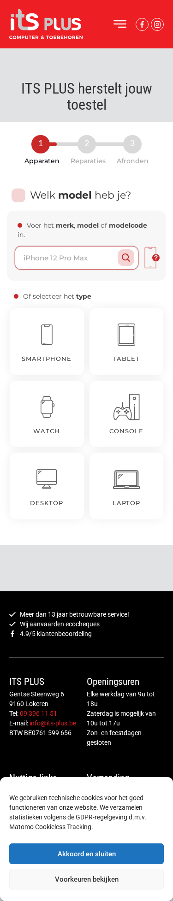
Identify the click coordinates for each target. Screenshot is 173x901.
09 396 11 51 (38, 713)
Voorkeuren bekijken (87, 879)
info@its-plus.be (53, 723)
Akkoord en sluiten (87, 854)
